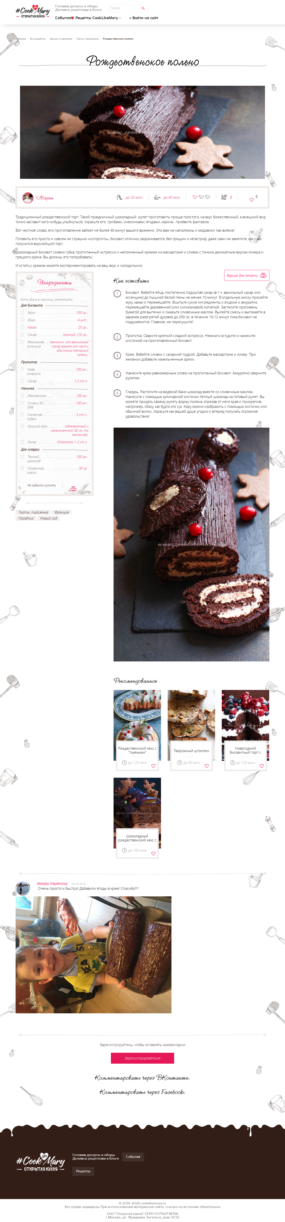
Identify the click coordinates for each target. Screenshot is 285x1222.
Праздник (26, 518)
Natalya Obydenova (52, 883)
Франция (62, 512)
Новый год (48, 518)
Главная (21, 39)
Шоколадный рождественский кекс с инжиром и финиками (137, 840)
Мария (45, 198)
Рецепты (83, 1171)
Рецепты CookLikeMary (96, 18)
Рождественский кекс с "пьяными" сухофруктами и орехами (137, 754)
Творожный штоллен (191, 751)
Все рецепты (38, 39)
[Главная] (33, 11)
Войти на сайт (145, 18)
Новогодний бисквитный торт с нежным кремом (245, 752)
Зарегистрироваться (252, 200)
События (63, 18)
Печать (73, 488)
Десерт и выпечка (61, 39)
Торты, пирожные (87, 39)
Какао (32, 327)
